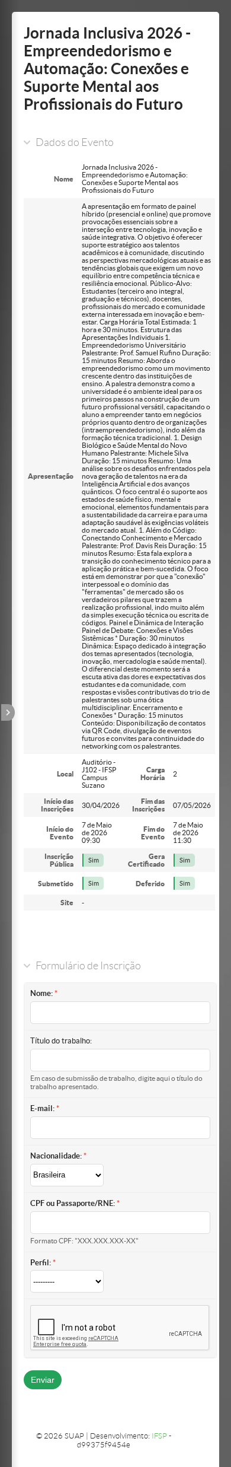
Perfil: (40, 1262)
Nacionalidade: (56, 1155)
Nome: (41, 993)
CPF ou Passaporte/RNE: (72, 1203)
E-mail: (42, 1108)
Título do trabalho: (61, 1040)
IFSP (159, 1435)
